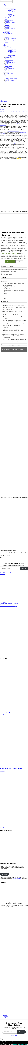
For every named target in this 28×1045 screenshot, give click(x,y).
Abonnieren (23, 568)
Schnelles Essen (3, 101)
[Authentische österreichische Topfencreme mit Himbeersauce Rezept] (7, 969)
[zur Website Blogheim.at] (4, 1013)
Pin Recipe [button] (19, 261)
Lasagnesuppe (23, 132)
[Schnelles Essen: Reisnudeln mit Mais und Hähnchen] (14, 113)
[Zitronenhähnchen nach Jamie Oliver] (7, 941)
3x (5, 281)
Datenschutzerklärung (16, 878)
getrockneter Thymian (11, 291)
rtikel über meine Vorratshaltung (9, 253)
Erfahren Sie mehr (22, 1044)
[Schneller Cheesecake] (7, 955)
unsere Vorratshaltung (10, 143)
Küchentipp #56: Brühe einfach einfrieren (9, 603)
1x (1, 281)
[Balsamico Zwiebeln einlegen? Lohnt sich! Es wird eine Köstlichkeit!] (7, 928)
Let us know (14, 349)
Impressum (5, 1015)
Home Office (3, 572)
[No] (27, 1044)
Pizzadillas (2, 133)
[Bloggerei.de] (2, 1010)
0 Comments (2, 574)
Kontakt (4, 1017)
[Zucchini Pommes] (7, 982)
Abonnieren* (4, 874)
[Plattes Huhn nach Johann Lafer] (7, 996)
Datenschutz (5, 1016)
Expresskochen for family (13, 131)
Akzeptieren (15, 1044)
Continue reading (14, 1035)
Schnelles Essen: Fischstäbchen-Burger (8, 606)
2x (3, 281)
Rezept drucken (11, 261)
